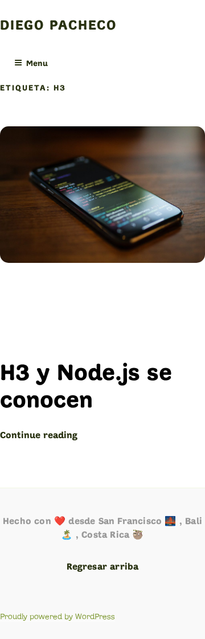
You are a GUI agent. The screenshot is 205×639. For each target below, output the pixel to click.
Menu (37, 64)
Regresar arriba (103, 567)
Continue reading (38, 435)
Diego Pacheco (58, 26)
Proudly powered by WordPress (57, 616)
